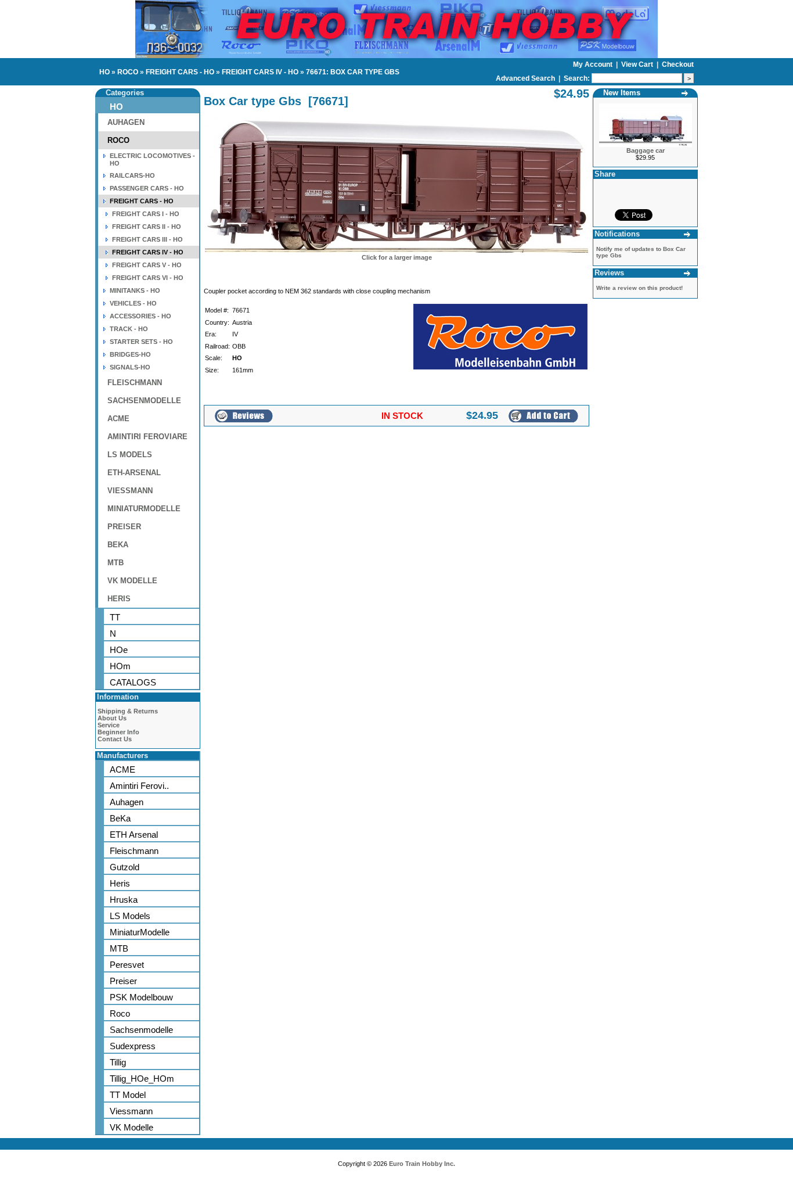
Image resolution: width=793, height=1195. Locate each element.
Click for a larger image (397, 257)
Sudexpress (133, 1046)
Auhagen (126, 802)
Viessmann (131, 1111)
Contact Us (115, 738)
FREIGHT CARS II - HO (146, 226)
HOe (119, 650)
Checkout (678, 64)
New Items (621, 92)
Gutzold (124, 867)
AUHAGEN (126, 122)
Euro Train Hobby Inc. (422, 1163)
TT (115, 617)
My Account (593, 64)
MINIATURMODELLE (144, 508)
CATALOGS (133, 682)
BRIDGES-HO (130, 354)
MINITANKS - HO (135, 290)
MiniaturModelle (140, 932)
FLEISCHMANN (134, 382)
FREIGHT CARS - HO (180, 72)
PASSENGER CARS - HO (147, 188)
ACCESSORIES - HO (140, 316)
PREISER (124, 526)
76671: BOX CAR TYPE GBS (352, 72)
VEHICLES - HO (133, 303)
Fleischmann (134, 851)
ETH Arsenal (134, 834)
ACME (118, 418)
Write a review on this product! (639, 288)
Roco (120, 1013)
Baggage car (645, 150)
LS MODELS (129, 454)
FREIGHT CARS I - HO (145, 213)
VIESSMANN (130, 490)
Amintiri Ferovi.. (139, 786)
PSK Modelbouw (141, 997)
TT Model (128, 1095)
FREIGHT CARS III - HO (147, 239)
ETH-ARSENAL (134, 472)
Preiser (123, 981)
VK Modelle (131, 1127)
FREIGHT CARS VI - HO (147, 277)
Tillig (118, 1062)
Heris (120, 883)
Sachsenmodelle (141, 1030)
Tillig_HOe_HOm (142, 1078)
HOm (120, 666)
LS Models (130, 916)
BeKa (120, 818)
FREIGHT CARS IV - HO (260, 72)
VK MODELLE (132, 580)
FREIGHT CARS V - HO (147, 264)
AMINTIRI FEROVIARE (147, 436)
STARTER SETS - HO (141, 341)
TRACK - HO (129, 328)
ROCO (127, 72)
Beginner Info (118, 732)
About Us (112, 718)
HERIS (119, 598)
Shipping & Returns (128, 711)
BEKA (117, 544)
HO (104, 72)
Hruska (124, 900)
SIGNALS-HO (130, 367)
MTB (115, 562)
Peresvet (127, 965)
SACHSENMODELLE (144, 400)
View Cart (638, 64)
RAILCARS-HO (132, 175)
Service (109, 725)
